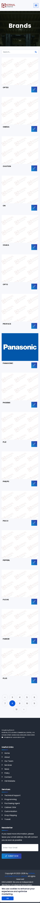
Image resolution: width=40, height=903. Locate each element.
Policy (7, 773)
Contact (8, 777)
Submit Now (13, 856)
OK (7, 898)
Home (7, 753)
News (6, 769)
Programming (10, 799)
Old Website (9, 781)
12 (16, 709)
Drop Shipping (10, 815)
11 (34, 703)
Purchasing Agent (12, 803)
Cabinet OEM (10, 807)
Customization (10, 811)
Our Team (8, 761)
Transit (7, 819)
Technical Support (12, 795)
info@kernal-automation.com (14, 737)
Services (8, 765)
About (7, 757)
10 (27, 703)
